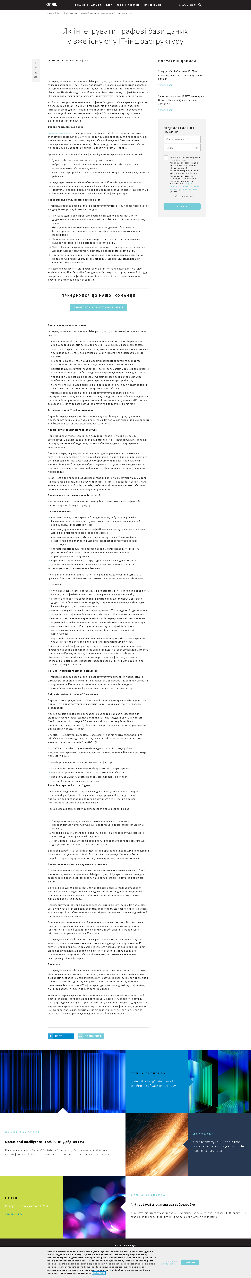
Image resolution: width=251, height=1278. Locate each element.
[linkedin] (36, 67)
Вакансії (80, 5)
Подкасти (134, 5)
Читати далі (165, 85)
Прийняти (190, 1262)
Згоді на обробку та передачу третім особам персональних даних (184, 186)
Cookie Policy (98, 1273)
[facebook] (36, 63)
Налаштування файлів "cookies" (169, 1262)
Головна (50, 13)
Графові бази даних (59, 133)
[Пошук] (200, 5)
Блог (109, 5)
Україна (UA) (186, 5)
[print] (36, 73)
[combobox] (182, 147)
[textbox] (182, 147)
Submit (182, 206)
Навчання (95, 5)
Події (120, 5)
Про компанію (152, 5)
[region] (125, 1262)
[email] (35, 77)
